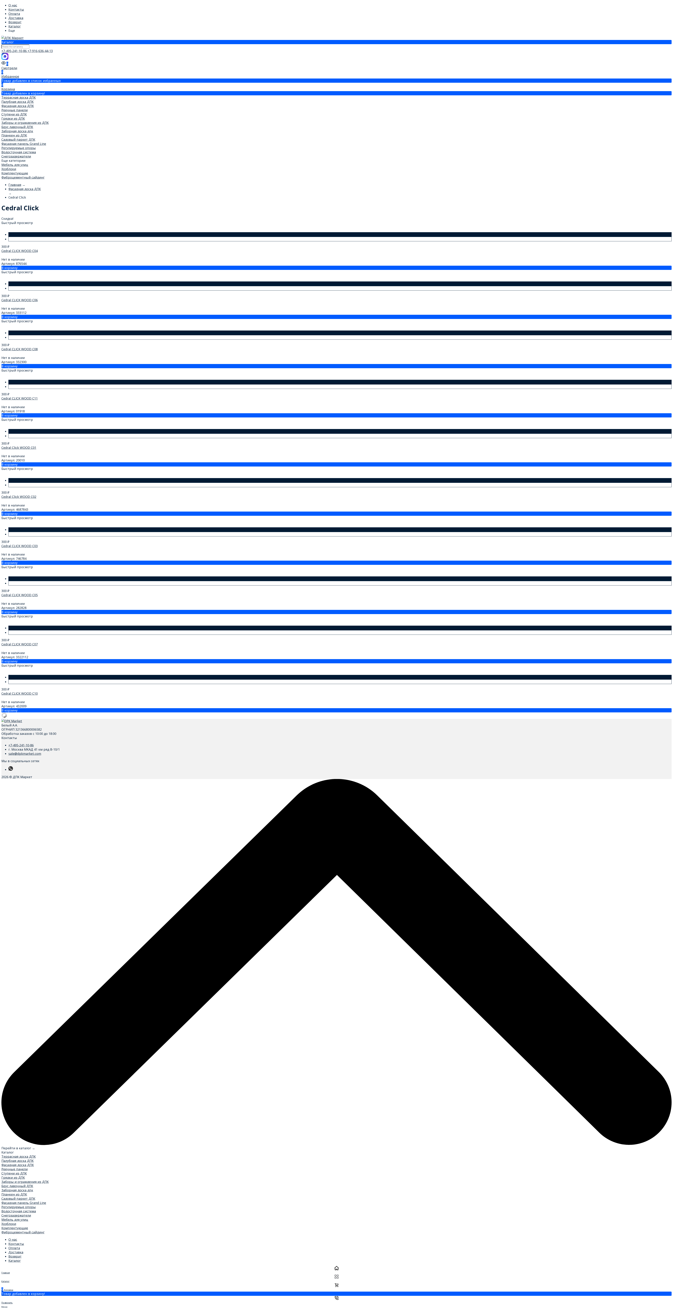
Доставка (15, 18)
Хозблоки (8, 169)
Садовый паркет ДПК (18, 139)
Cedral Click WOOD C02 (18, 497)
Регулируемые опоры (18, 148)
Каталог (14, 26)
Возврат (15, 22)
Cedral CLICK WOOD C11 (19, 398)
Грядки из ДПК (13, 118)
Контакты (16, 9)
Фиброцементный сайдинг (23, 177)
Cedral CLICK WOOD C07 (19, 644)
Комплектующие (14, 173)
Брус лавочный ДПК (17, 127)
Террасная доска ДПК (18, 97)
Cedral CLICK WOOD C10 (19, 693)
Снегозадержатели (16, 156)
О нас (12, 5)
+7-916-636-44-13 (40, 51)
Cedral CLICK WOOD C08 (19, 349)
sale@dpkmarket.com (24, 753)
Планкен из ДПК (14, 135)
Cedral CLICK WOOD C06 (19, 300)
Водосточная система (18, 152)
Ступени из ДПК (14, 114)
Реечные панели (14, 110)
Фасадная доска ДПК (17, 106)
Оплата (14, 14)
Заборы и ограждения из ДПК (25, 123)
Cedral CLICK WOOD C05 (19, 595)
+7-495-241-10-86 (14, 51)
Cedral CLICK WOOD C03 (19, 546)
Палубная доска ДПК (17, 102)
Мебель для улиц (14, 165)
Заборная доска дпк (17, 131)
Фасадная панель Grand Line (23, 144)
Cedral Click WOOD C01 (18, 447)
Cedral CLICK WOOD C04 (19, 251)
